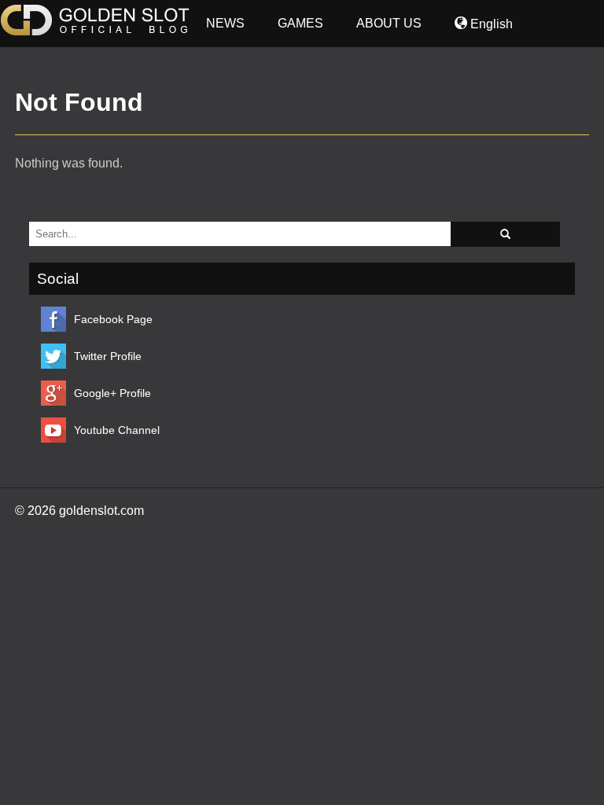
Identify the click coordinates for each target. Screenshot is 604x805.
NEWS (225, 23)
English (490, 24)
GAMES (300, 23)
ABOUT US (389, 23)
